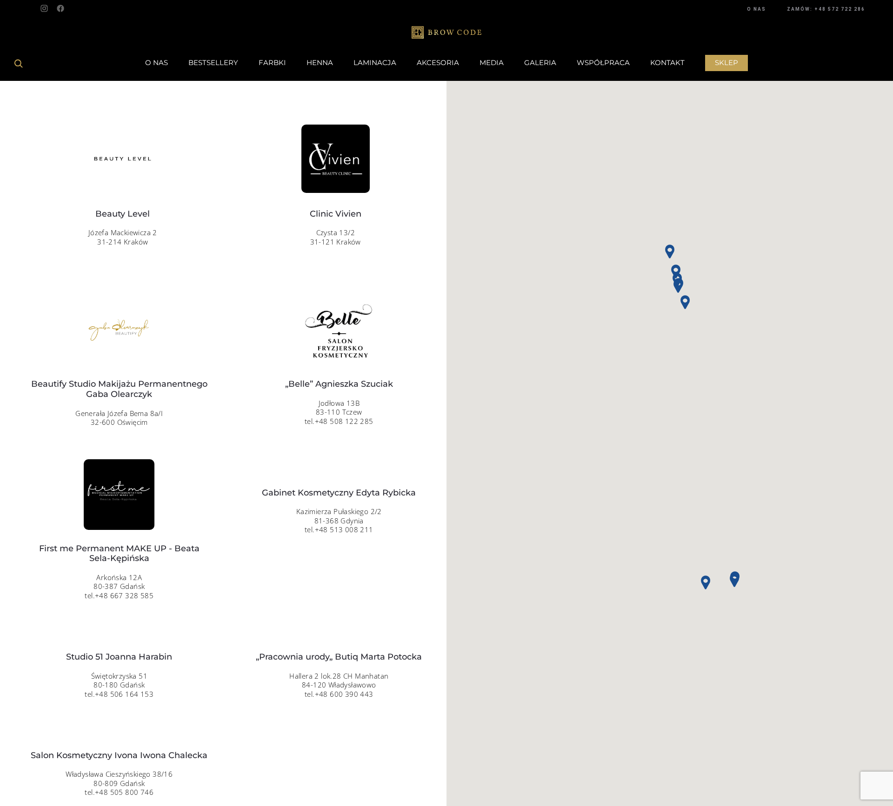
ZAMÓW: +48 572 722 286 (826, 9)
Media (492, 62)
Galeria (540, 62)
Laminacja (374, 62)
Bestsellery (213, 62)
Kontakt (667, 62)
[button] (734, 580)
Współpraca (603, 62)
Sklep (726, 62)
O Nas (156, 62)
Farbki (272, 62)
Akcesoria (438, 62)
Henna (320, 62)
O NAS (756, 9)
